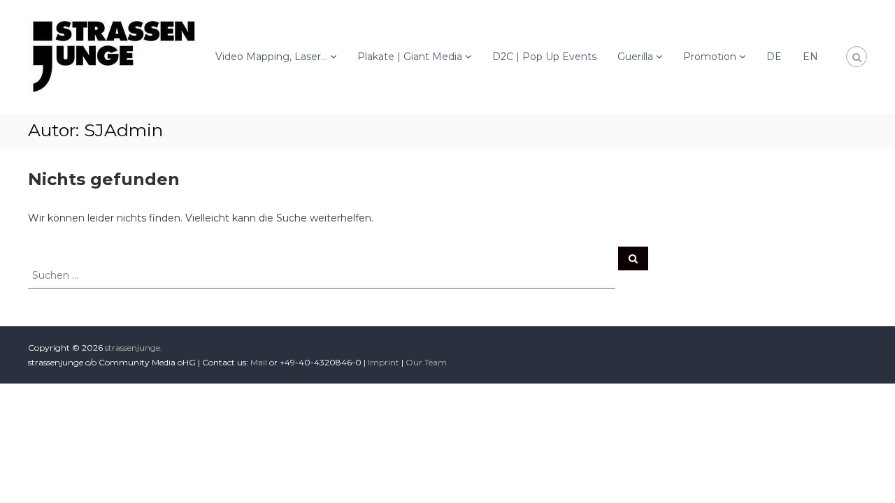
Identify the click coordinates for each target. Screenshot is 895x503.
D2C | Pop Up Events (544, 56)
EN (810, 56)
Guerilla (635, 56)
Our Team (426, 362)
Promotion (709, 56)
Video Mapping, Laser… (271, 56)
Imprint (383, 362)
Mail (258, 362)
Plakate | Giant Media (409, 56)
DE (774, 56)
